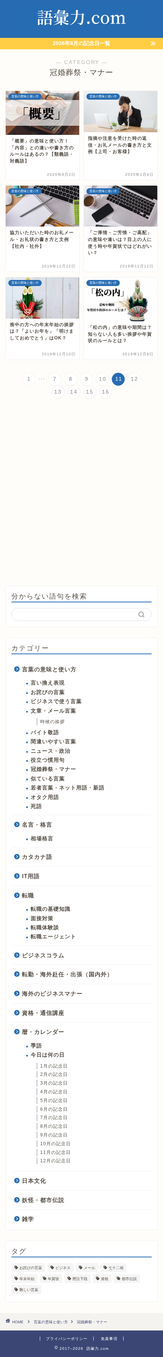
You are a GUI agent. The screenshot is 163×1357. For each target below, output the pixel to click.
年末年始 (26, 1279)
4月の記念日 (54, 1091)
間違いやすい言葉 (53, 741)
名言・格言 (37, 824)
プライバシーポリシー (67, 1339)
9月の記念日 (54, 1135)
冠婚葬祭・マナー (53, 769)
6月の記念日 (54, 1109)
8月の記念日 (54, 1126)
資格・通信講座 (43, 1013)
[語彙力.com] (81, 32)
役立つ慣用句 (48, 760)
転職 (28, 895)
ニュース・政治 (51, 751)
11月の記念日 (55, 1152)
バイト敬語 (45, 732)
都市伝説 (129, 1279)
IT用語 (31, 876)
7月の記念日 (54, 1117)
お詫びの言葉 (48, 692)
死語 (36, 806)
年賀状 (53, 1279)
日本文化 (34, 1180)
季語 (36, 1046)
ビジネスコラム (43, 955)
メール (89, 1268)
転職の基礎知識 (51, 909)
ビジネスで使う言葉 (56, 701)
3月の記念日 (54, 1083)
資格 (104, 1279)
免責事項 (109, 1339)
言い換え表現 (48, 683)
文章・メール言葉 (53, 711)
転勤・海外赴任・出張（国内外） (67, 974)
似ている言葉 (48, 779)
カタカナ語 (37, 857)
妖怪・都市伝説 (43, 1200)
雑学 (28, 1219)
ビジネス (63, 1268)
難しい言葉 (28, 1290)
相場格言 (42, 838)
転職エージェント (53, 937)
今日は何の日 (48, 1055)
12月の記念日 (55, 1160)
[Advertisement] (81, 493)
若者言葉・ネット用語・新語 (68, 788)
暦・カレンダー (43, 1032)
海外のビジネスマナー (52, 993)
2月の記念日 (54, 1074)
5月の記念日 (54, 1100)
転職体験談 (45, 927)
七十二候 (116, 1268)
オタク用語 (45, 797)
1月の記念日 (54, 1066)
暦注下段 (80, 1279)
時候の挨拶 (52, 721)
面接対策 (42, 918)
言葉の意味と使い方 (49, 669)
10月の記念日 (55, 1143)
